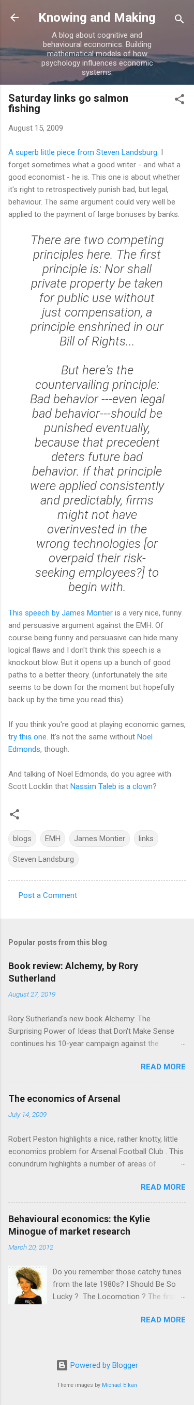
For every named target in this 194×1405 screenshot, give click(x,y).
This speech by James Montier (60, 613)
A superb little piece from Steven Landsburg (82, 152)
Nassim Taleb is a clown (111, 786)
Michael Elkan (119, 1385)
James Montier (99, 838)
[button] (179, 101)
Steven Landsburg (43, 859)
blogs (22, 838)
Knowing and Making (97, 17)
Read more (163, 1066)
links (146, 838)
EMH (53, 838)
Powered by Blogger (103, 1365)
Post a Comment (48, 895)
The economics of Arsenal (64, 1098)
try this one (27, 736)
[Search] (179, 21)
